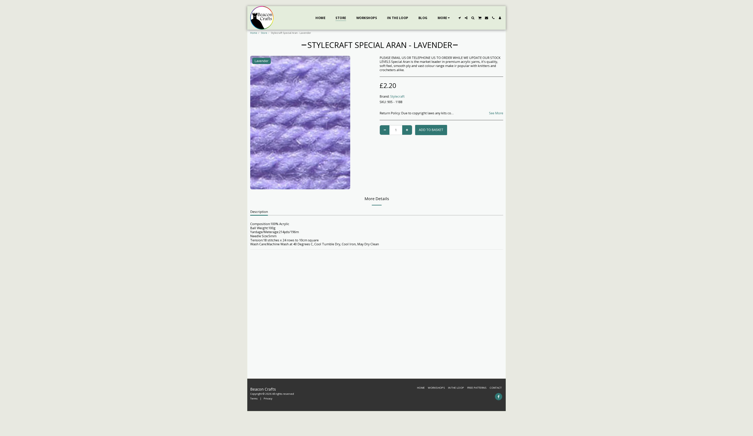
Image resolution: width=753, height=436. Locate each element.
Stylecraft (397, 96)
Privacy (268, 398)
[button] (459, 17)
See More (496, 113)
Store (264, 33)
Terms (254, 398)
